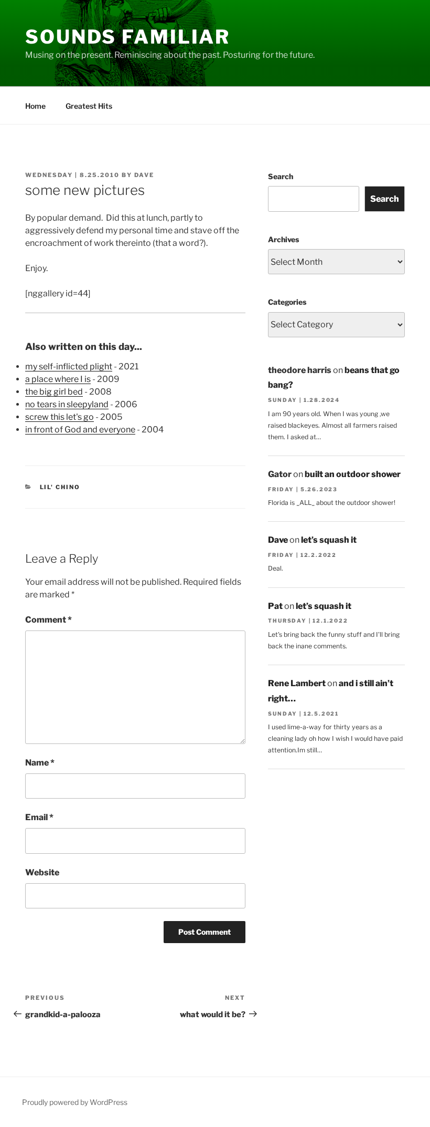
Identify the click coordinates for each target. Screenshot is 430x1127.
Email (39, 817)
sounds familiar (127, 36)
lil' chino (60, 487)
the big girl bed (54, 392)
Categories (287, 301)
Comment (48, 620)
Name (40, 763)
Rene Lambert (297, 683)
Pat (275, 606)
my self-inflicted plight (68, 366)
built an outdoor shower (353, 474)
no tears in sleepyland (67, 404)
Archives (283, 239)
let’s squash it (329, 540)
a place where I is (58, 379)
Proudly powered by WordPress (74, 1102)
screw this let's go (59, 417)
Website (42, 872)
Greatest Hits (89, 105)
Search (280, 176)
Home (35, 105)
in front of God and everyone (80, 430)
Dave (144, 175)
